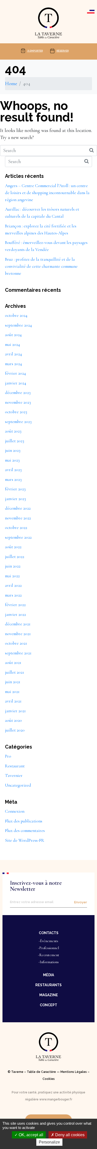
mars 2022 (13, 595)
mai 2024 (12, 344)
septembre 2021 (18, 653)
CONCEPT (48, 1005)
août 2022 (13, 546)
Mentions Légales (73, 1072)
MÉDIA (48, 975)
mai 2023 (12, 460)
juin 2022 (12, 566)
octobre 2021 (16, 643)
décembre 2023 (18, 392)
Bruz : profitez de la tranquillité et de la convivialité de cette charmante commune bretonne (41, 266)
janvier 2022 (15, 614)
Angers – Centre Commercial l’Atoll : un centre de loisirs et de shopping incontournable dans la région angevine (47, 192)
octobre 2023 (16, 411)
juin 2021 (12, 681)
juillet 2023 (14, 441)
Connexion (14, 811)
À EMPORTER (35, 50)
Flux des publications (23, 821)
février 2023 (15, 489)
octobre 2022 (16, 527)
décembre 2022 (18, 508)
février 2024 (15, 373)
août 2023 (13, 431)
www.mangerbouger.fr (55, 1099)
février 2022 (15, 604)
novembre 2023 (18, 402)
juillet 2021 (14, 672)
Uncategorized (18, 785)
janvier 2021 (15, 710)
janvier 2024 (15, 383)
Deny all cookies (69, 1135)
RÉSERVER (62, 50)
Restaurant (15, 766)
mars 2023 (13, 479)
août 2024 (13, 334)
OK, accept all (30, 1135)
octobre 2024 (16, 315)
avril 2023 (13, 469)
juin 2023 (12, 450)
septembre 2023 (18, 421)
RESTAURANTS (48, 985)
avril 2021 (13, 701)
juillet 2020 (15, 730)
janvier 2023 (15, 498)
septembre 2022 (18, 537)
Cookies (49, 1079)
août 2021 (13, 662)
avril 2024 (13, 354)
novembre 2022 (18, 518)
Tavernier (14, 775)
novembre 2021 (18, 633)
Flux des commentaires (25, 830)
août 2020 (13, 720)
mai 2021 (12, 691)
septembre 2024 (18, 325)
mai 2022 (12, 576)
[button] (48, 933)
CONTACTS (48, 933)
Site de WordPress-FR (24, 840)
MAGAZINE (48, 995)
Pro (8, 756)
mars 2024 (13, 363)
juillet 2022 (14, 556)
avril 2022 (13, 585)
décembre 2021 (17, 624)
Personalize (49, 1142)
